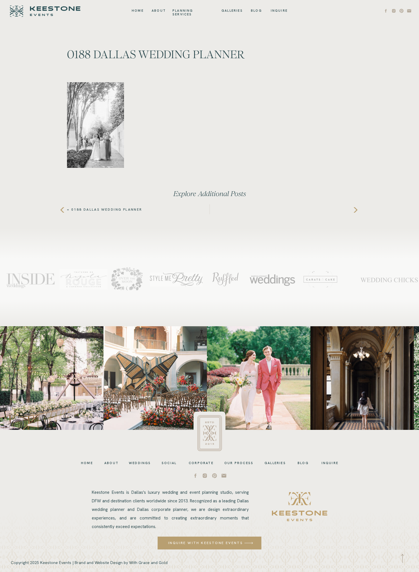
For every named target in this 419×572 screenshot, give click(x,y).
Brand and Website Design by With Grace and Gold (121, 562)
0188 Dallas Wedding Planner (106, 209)
